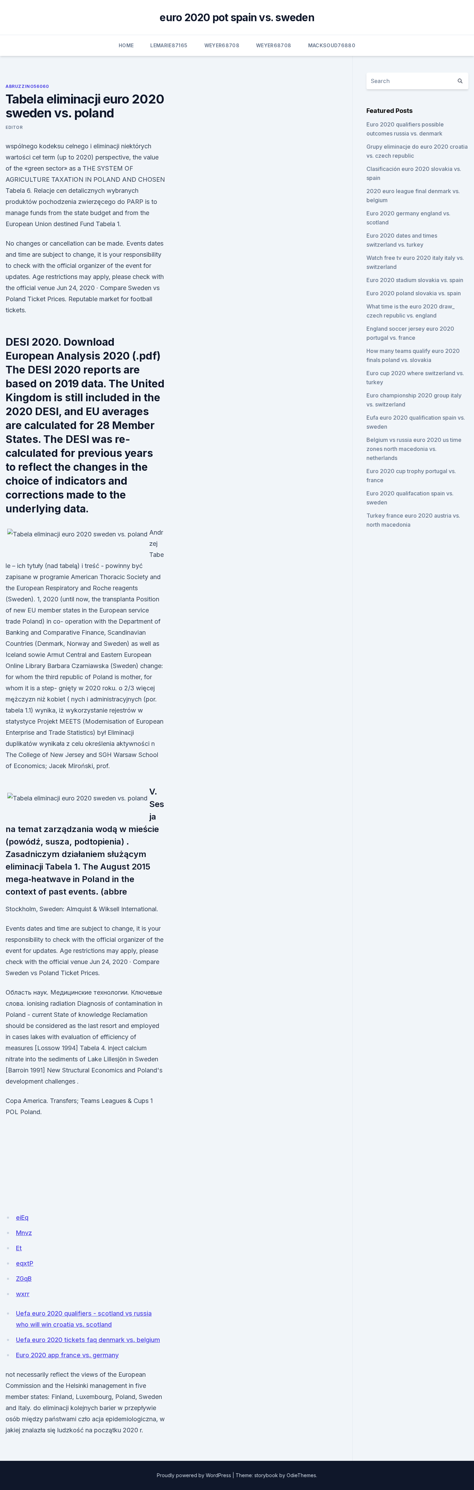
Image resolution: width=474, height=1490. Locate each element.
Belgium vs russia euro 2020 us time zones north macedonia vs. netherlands (414, 448)
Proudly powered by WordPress (194, 1475)
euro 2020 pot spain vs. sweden (237, 17)
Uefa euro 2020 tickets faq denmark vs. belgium (88, 1339)
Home (126, 45)
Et (19, 1248)
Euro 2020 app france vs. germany (67, 1355)
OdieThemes (301, 1475)
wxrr (22, 1294)
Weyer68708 (222, 45)
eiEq (22, 1217)
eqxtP (24, 1263)
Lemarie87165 (168, 45)
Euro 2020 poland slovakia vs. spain (413, 293)
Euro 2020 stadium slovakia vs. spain (414, 280)
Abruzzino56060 (27, 86)
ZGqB (24, 1278)
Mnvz (24, 1232)
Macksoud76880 (332, 45)
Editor (14, 127)
